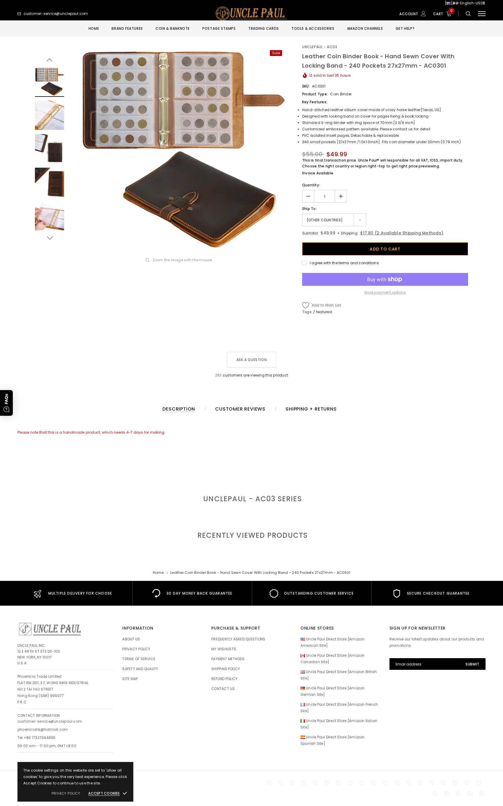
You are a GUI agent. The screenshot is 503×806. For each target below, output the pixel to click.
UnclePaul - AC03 (319, 46)
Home (158, 572)
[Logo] (251, 13)
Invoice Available (317, 173)
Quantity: (311, 185)
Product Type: (315, 94)
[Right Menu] (482, 13)
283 (218, 375)
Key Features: (314, 101)
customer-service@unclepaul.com (49, 721)
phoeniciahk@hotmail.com (42, 729)
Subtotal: (310, 233)
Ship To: (309, 208)
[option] (183, 149)
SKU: (306, 86)
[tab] (251, 535)
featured (324, 311)
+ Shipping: (347, 233)
